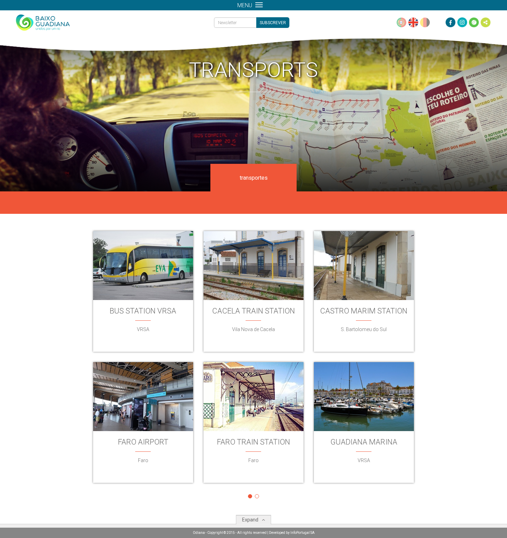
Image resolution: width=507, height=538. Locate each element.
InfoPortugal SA (302, 533)
